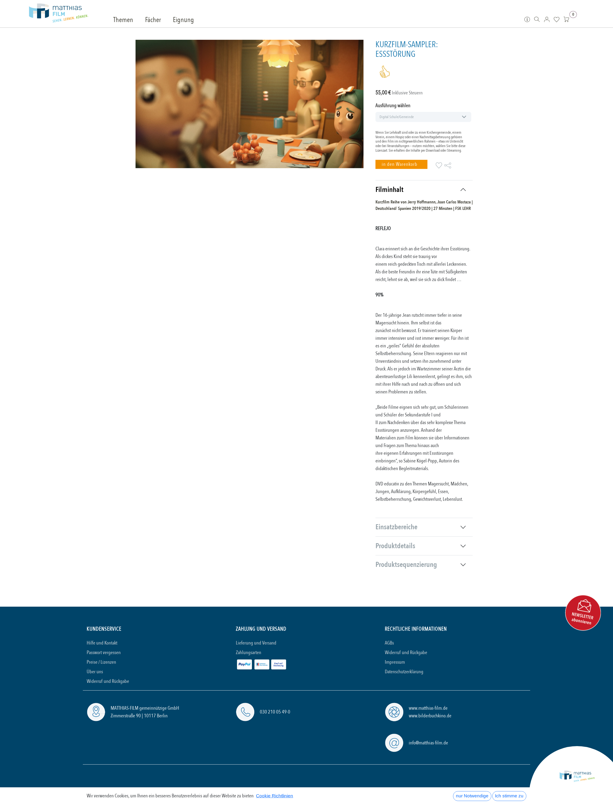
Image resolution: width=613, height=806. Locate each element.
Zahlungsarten (248, 652)
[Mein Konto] (547, 19)
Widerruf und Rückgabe (108, 681)
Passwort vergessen (104, 652)
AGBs (389, 642)
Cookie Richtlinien (274, 795)
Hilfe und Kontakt (102, 642)
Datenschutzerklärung (404, 671)
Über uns (95, 671)
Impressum (395, 662)
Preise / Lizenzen (101, 662)
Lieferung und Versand (256, 642)
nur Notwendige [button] (472, 795)
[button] (401, 164)
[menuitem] (123, 20)
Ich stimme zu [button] (509, 795)
